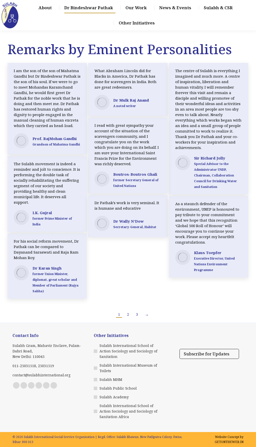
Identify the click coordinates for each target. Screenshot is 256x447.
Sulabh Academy (114, 397)
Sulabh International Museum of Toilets (128, 368)
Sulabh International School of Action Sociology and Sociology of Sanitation (128, 351)
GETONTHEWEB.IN (229, 442)
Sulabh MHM (111, 379)
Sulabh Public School (118, 388)
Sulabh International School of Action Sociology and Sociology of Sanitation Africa (128, 411)
